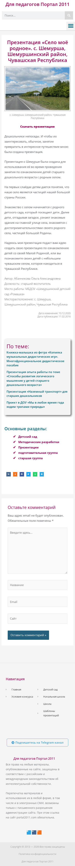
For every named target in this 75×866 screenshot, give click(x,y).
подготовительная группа (38, 453)
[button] (70, 26)
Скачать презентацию (37, 126)
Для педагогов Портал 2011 (38, 4)
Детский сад (27, 436)
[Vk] (34, 832)
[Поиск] (69, 15)
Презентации (28, 447)
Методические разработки (38, 442)
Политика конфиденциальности (37, 854)
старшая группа (30, 458)
